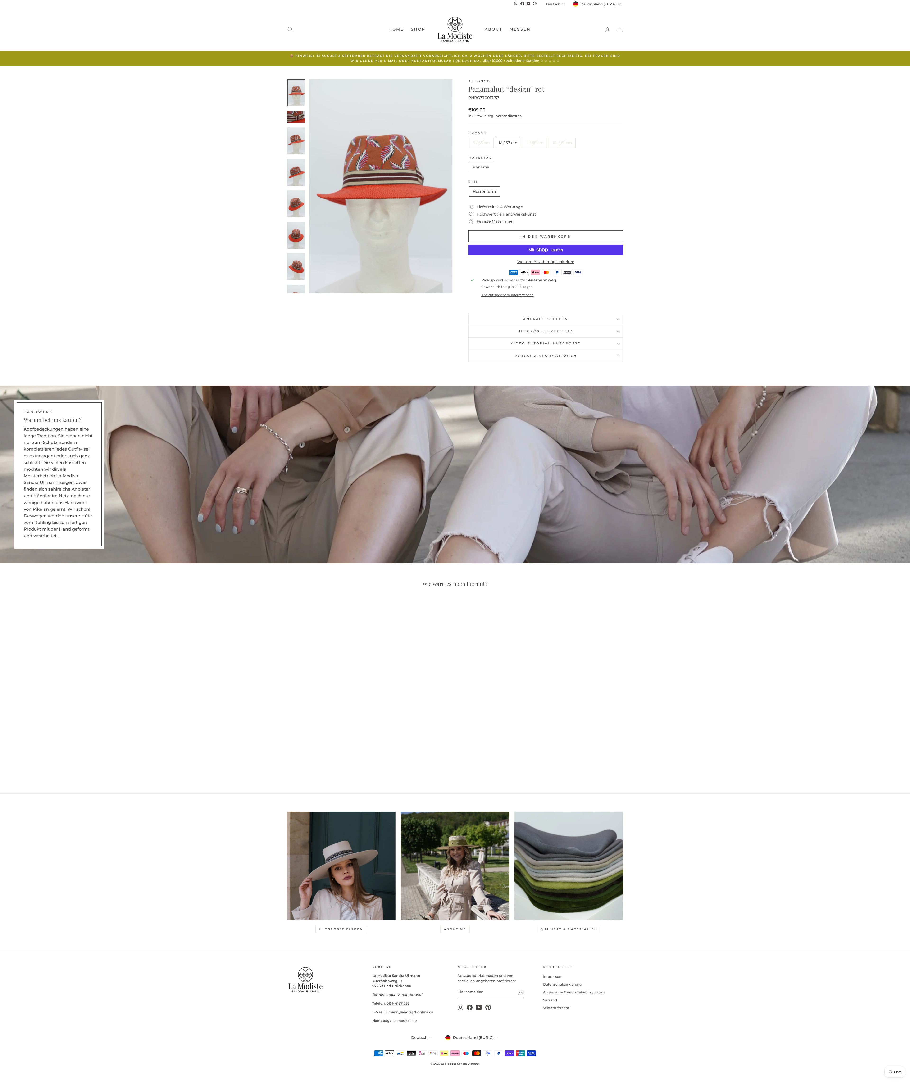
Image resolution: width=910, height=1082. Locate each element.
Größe (477, 133)
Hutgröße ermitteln (546, 331)
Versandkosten (509, 116)
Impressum (553, 976)
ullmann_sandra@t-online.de (409, 1012)
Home (396, 29)
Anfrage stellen (545, 319)
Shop (418, 29)
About (493, 29)
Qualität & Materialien (568, 929)
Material (480, 157)
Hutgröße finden (341, 929)
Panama (481, 167)
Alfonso (479, 81)
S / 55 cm (481, 142)
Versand (550, 1000)
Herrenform (484, 191)
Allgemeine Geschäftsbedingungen (574, 992)
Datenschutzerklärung (562, 984)
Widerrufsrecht (556, 1008)
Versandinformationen (546, 355)
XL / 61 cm (562, 142)
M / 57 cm (508, 142)
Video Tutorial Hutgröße (546, 343)
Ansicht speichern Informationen (507, 295)
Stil (473, 182)
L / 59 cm (535, 142)
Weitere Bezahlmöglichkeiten (545, 262)
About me (455, 929)
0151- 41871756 (398, 1003)
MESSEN (520, 29)
